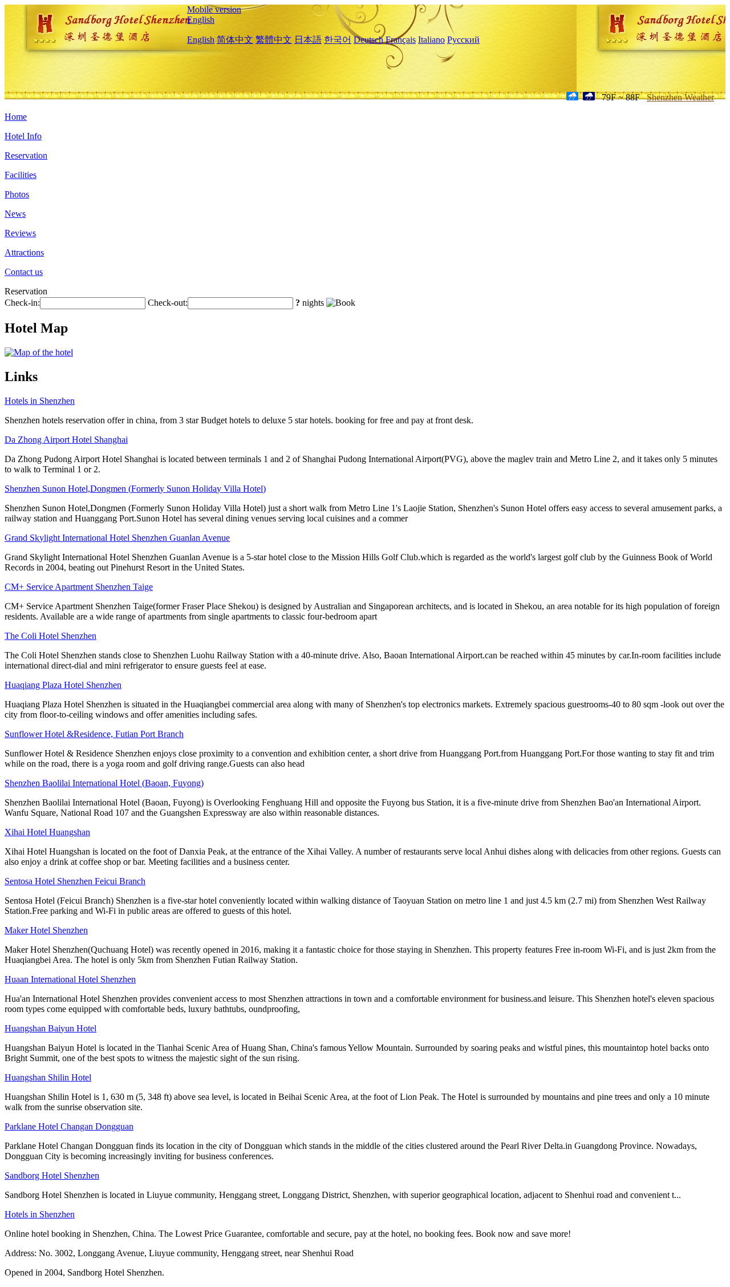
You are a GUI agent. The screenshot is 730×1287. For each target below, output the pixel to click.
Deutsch (368, 39)
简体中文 (235, 39)
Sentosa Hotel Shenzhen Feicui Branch (75, 881)
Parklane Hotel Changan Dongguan (69, 1126)
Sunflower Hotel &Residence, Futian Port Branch (94, 734)
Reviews (20, 233)
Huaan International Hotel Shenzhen (70, 979)
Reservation (26, 155)
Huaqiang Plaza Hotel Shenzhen (63, 685)
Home (16, 117)
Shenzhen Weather (680, 97)
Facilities (20, 175)
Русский (463, 39)
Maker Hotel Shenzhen (46, 930)
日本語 (308, 39)
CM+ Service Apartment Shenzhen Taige (79, 587)
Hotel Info (23, 136)
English (200, 20)
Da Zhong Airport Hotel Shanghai (66, 439)
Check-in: (22, 302)
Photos (17, 194)
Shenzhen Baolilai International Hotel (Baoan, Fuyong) (104, 783)
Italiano (431, 39)
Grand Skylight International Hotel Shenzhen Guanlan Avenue (117, 538)
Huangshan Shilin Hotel (48, 1077)
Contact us (24, 272)
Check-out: (168, 302)
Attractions (24, 252)
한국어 (337, 39)
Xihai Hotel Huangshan (47, 832)
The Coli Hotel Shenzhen (50, 636)
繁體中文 (274, 39)
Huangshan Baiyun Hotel (50, 1028)
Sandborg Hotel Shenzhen (52, 1175)
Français (401, 39)
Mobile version (214, 9)
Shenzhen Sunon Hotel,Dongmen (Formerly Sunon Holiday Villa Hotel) (135, 488)
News (15, 213)
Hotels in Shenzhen (40, 401)
